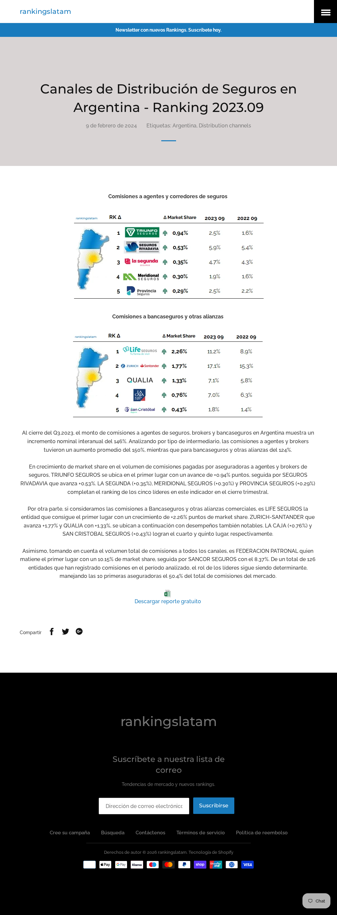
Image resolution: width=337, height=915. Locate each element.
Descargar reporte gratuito (168, 601)
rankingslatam (45, 11)
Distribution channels (225, 125)
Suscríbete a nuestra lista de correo (169, 764)
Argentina (184, 125)
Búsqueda (112, 833)
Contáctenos (150, 833)
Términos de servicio (200, 833)
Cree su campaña (70, 833)
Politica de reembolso (262, 833)
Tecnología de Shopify (211, 852)
